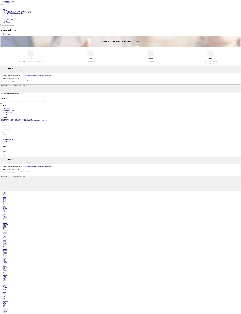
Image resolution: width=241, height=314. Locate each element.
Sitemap (30, 119)
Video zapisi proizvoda (7, 15)
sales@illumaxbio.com (7, 112)
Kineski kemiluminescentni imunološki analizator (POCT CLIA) (18, 12)
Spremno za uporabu (5, 120)
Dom (4, 9)
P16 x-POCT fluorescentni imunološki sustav (14, 13)
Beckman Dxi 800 (29, 120)
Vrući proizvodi (25, 119)
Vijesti (4, 17)
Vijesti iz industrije (9, 19)
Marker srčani (22, 120)
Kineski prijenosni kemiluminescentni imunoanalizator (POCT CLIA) (19, 11)
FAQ (7, 21)
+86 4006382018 (6, 2)
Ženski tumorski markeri (14, 120)
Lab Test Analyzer (43, 120)
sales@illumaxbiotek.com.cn (8, 1)
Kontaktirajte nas (6, 22)
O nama (4, 20)
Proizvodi (5, 10)
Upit (1, 103)
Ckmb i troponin (36, 120)
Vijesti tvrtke (8, 18)
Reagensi (7, 14)
